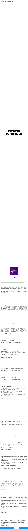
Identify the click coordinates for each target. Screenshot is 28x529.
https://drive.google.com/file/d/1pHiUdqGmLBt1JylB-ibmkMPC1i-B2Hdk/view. (14, 282)
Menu (26, 1)
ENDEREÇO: (2, 282)
